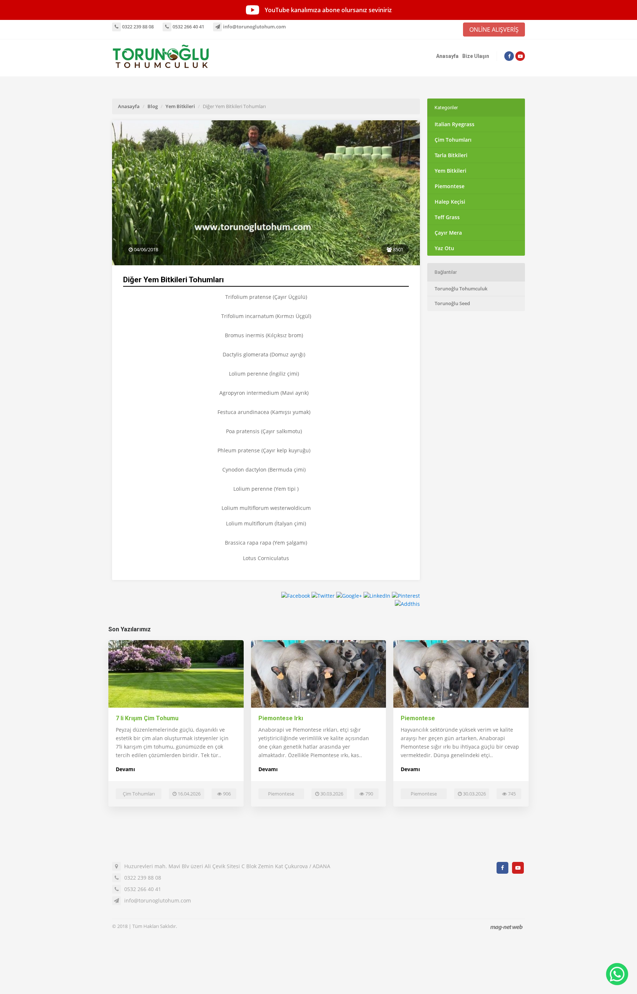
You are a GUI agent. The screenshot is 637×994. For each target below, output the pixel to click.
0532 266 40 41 (187, 26)
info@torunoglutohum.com (254, 26)
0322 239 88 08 (137, 26)
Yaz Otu (444, 248)
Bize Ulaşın (475, 56)
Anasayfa (447, 56)
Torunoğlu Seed (452, 303)
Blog (152, 106)
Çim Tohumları (453, 139)
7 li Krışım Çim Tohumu (147, 718)
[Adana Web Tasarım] (506, 927)
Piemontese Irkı (280, 718)
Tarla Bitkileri (451, 155)
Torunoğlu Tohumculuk (461, 288)
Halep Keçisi (450, 201)
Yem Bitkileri (180, 106)
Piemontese (449, 186)
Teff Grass (447, 217)
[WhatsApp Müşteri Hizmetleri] (617, 974)
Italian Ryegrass (454, 124)
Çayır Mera (448, 232)
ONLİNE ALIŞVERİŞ (494, 29)
